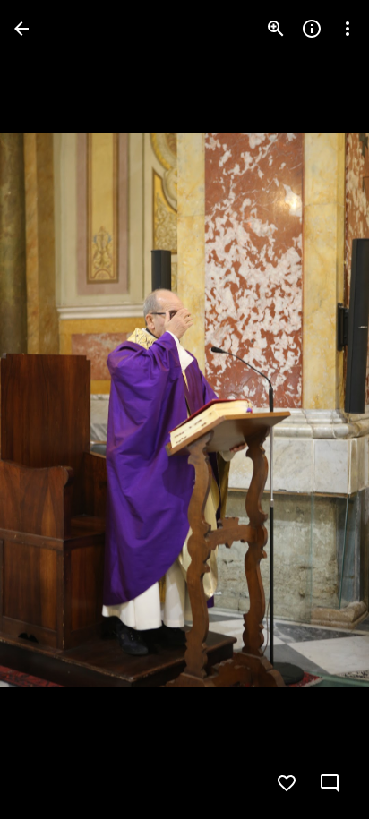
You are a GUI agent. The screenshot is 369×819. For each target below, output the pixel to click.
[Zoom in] (276, 29)
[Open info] (312, 29)
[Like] (286, 783)
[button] (50, 410)
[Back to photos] (21, 28)
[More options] (347, 29)
